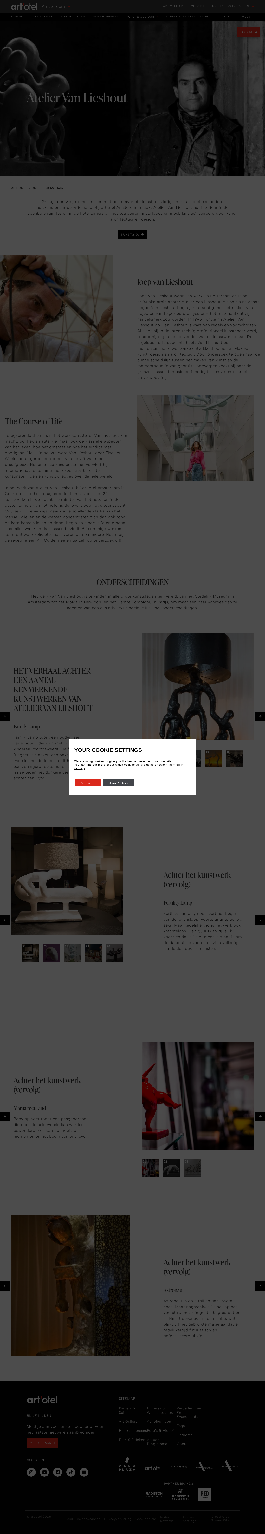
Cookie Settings (118, 782)
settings (79, 768)
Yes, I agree (88, 782)
